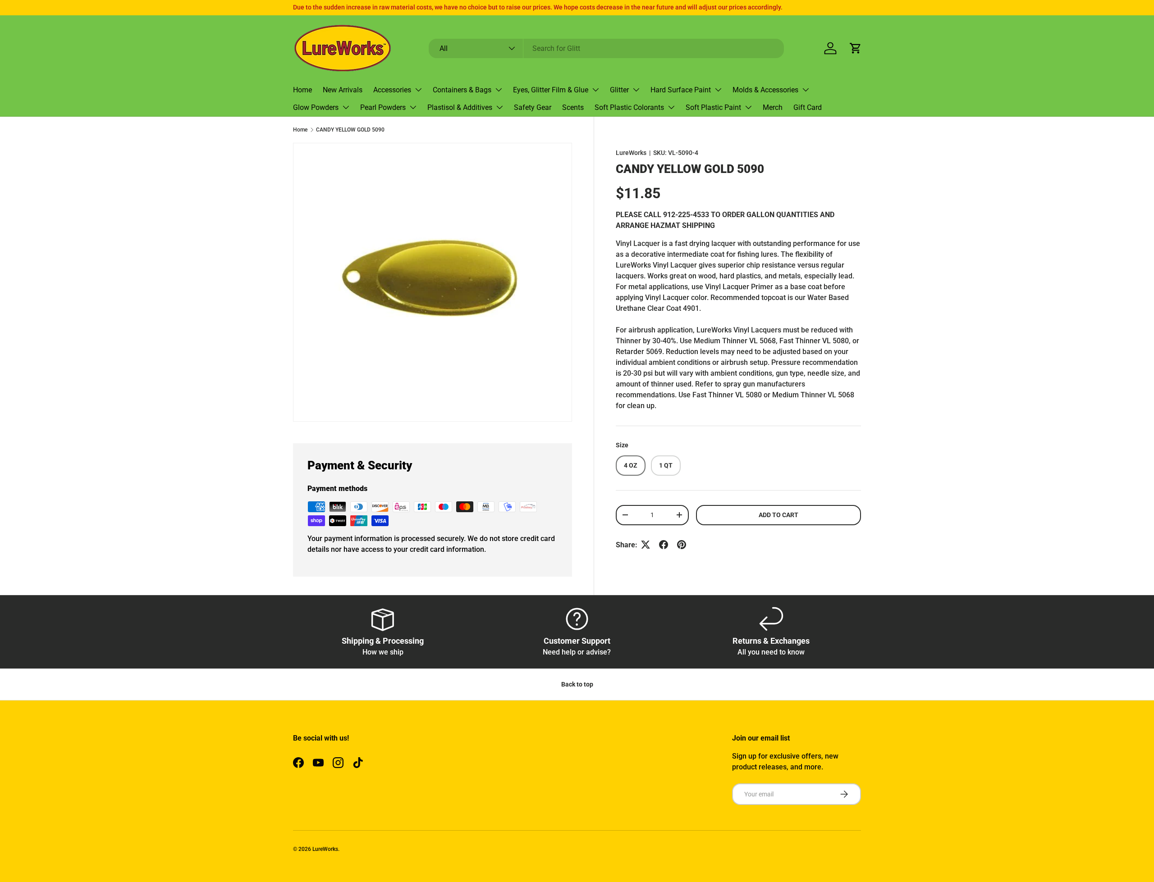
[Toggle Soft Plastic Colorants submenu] (671, 107)
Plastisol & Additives (459, 107)
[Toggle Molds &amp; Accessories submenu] (805, 89)
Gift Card (807, 107)
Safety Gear (532, 107)
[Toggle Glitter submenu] (636, 89)
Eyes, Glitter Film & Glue (550, 90)
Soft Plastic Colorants (629, 107)
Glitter (619, 90)
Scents (573, 107)
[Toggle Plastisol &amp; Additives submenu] (499, 107)
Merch (773, 107)
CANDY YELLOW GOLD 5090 (350, 130)
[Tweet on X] (646, 545)
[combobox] (606, 48)
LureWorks (631, 152)
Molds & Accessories (765, 90)
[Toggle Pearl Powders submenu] (413, 107)
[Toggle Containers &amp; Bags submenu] (498, 89)
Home (302, 90)
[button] (856, 48)
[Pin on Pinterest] (682, 545)
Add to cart (778, 514)
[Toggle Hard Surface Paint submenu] (718, 89)
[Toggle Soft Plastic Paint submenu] (748, 107)
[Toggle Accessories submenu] (418, 89)
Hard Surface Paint (680, 90)
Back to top (577, 684)
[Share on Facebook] (664, 545)
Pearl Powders (383, 107)
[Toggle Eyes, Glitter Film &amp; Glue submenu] (595, 89)
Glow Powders (316, 107)
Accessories (392, 90)
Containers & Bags (462, 90)
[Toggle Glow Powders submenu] (345, 107)
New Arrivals (342, 90)
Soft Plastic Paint (713, 107)
